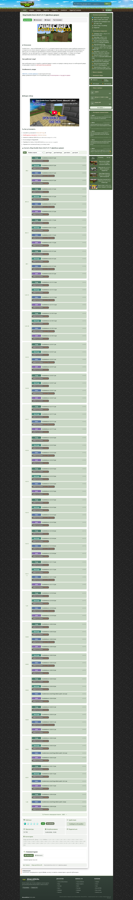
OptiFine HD (97, 21)
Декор (36, 839)
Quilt (36, 180)
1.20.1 (24, 843)
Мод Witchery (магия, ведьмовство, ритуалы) (100, 145)
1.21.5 (56, 843)
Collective (46, 161)
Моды (58, 883)
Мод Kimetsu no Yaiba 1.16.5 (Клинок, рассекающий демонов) (101, 67)
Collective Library (41, 135)
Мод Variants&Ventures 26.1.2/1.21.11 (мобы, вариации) (101, 128)
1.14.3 (72, 839)
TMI (101, 23)
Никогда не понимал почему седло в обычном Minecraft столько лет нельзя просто (99, 134)
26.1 (74, 843)
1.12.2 (40, 839)
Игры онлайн (106, 80)
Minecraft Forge (40, 133)
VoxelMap (104, 25)
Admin (93, 122)
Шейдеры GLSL (106, 21)
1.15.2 (24, 841)
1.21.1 (48, 843)
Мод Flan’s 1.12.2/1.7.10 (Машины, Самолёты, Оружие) (100, 52)
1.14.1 (64, 839)
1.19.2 (72, 841)
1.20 (84, 841)
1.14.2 (68, 839)
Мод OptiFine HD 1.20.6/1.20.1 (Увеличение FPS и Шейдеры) (101, 60)
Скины (38, 10)
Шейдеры (59, 890)
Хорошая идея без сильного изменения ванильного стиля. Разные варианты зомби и (100, 125)
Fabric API (46, 175)
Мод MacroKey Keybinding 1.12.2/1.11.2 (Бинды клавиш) (100, 41)
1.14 (61, 839)
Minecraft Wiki (98, 888)
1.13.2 (57, 839)
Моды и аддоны (80, 883)
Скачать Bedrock (80, 881)
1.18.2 (60, 841)
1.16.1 (29, 841)
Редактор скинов (75, 10)
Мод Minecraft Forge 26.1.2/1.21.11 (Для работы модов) (101, 45)
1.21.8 (60, 843)
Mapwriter (96, 27)
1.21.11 (70, 843)
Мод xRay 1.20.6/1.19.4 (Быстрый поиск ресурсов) (99, 37)
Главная (27, 865)
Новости (95, 80)
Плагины (59, 892)
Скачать (28, 20)
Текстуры (59, 886)
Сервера (31, 10)
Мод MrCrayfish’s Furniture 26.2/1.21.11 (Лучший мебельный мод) (101, 56)
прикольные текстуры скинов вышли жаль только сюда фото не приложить (100, 117)
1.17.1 (49, 841)
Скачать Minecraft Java (62, 881)
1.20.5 (37, 843)
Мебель (45, 839)
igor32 (93, 115)
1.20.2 (29, 843)
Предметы (55, 10)
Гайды (77, 892)
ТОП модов (96, 83)
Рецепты (46, 10)
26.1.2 (81, 843)
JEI (94, 23)
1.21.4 (52, 843)
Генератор (64, 10)
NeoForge (36, 165)
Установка (58, 20)
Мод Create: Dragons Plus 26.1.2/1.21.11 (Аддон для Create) (101, 153)
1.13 (49, 839)
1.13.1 (53, 839)
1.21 (45, 843)
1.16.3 (37, 841)
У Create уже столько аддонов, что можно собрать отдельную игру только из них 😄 (100, 150)
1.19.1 (68, 841)
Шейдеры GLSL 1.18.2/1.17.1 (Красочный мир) (101, 34)
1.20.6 (41, 843)
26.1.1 (77, 843)
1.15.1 (80, 839)
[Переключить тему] (103, 10)
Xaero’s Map (97, 25)
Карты (58, 888)
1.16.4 (41, 841)
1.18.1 (56, 841)
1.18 (53, 841)
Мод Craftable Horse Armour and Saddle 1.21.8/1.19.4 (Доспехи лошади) (101, 137)
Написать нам (98, 892)
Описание (38, 20)
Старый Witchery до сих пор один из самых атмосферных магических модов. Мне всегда (100, 143)
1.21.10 (65, 843)
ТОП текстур (107, 83)
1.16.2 (33, 841)
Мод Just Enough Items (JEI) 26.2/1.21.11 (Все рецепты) (100, 64)
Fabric (36, 173)
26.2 (24, 845)
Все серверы (100, 107)
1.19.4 (80, 841)
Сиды (96, 886)
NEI (97, 23)
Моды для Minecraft (28, 839)
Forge (36, 158)
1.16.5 (45, 841)
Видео (48, 20)
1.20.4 (33, 843)
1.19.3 (76, 841)
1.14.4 (76, 839)
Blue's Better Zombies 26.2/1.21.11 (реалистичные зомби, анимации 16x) (101, 120)
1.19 (64, 841)
